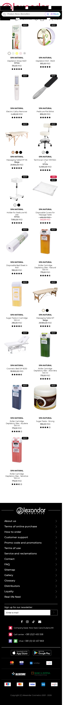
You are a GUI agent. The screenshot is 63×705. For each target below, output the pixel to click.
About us (10, 521)
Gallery (8, 575)
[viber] (11, 641)
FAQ (7, 564)
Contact (9, 558)
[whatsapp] (16, 641)
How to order (12, 531)
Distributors (12, 586)
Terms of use (12, 548)
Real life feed (12, 596)
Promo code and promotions (23, 542)
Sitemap (9, 569)
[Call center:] (11, 634)
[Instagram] (27, 622)
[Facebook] (22, 622)
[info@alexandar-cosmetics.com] (39, 622)
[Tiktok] (33, 622)
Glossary (9, 580)
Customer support (16, 537)
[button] (42, 19)
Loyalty (9, 591)
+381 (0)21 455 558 (33, 634)
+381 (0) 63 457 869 (34, 641)
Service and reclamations (20, 553)
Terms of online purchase (20, 526)
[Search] (4, 14)
